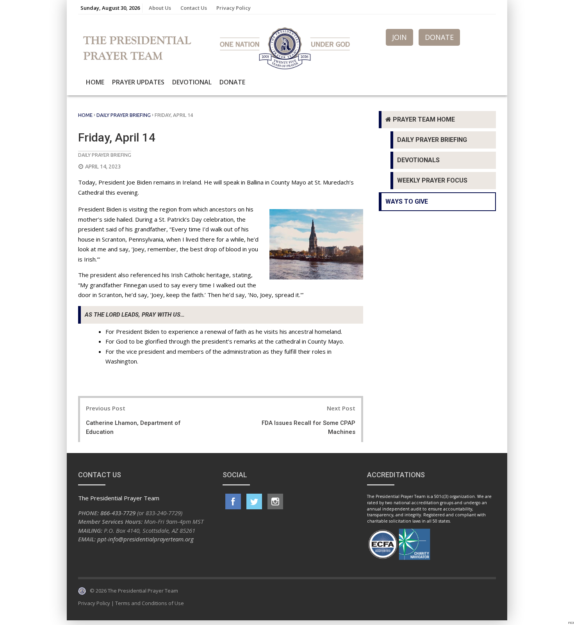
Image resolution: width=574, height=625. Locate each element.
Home (95, 82)
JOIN (399, 37)
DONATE (439, 37)
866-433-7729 (117, 513)
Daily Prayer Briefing (123, 115)
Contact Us (193, 7)
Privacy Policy (233, 7)
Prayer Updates (138, 82)
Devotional (192, 82)
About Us (160, 7)
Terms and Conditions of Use (149, 603)
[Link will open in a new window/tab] (233, 501)
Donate (232, 82)
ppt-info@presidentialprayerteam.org (145, 539)
